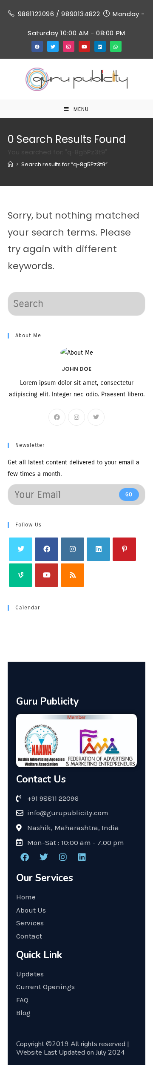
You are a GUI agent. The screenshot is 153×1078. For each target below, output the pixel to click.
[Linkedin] (99, 46)
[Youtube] (84, 46)
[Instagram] (68, 46)
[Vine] (20, 575)
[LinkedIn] (98, 549)
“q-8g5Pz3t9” (64, 164)
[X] (96, 417)
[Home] (10, 164)
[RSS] (72, 575)
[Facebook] (36, 46)
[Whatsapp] (115, 46)
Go (129, 495)
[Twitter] (52, 46)
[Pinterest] (124, 549)
